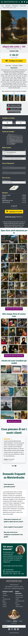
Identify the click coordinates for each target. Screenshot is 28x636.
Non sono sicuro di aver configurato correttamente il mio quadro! (13, 534)
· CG (3, 597)
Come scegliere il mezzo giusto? (13, 527)
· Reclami (4, 604)
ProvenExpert (11, 459)
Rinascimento (15, 6)
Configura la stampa (15, 61)
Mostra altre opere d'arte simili (14, 309)
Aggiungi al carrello (15, 212)
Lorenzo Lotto (23, 6)
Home (2, 6)
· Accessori (17, 604)
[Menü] (1, 2)
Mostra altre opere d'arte (14, 421)
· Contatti (4, 593)
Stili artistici (8, 6)
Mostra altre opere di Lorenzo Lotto (14, 355)
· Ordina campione (19, 606)
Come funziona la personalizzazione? (9, 485)
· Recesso (4, 603)
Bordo (3, 125)
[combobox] (14, 128)
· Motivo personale (19, 595)
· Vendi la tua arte (19, 597)
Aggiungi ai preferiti (14, 109)
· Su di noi (4, 606)
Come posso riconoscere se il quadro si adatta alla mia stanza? (13, 520)
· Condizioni (4, 595)
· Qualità (17, 599)
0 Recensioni (17, 112)
